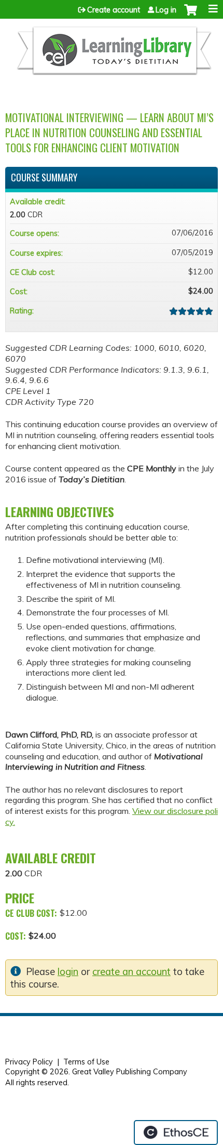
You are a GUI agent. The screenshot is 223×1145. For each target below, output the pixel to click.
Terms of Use (86, 1062)
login (68, 972)
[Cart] (190, 15)
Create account (113, 10)
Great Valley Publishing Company (129, 1071)
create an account (131, 972)
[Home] (113, 55)
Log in (166, 10)
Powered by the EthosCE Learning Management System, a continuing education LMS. (176, 1132)
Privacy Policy (29, 1062)
